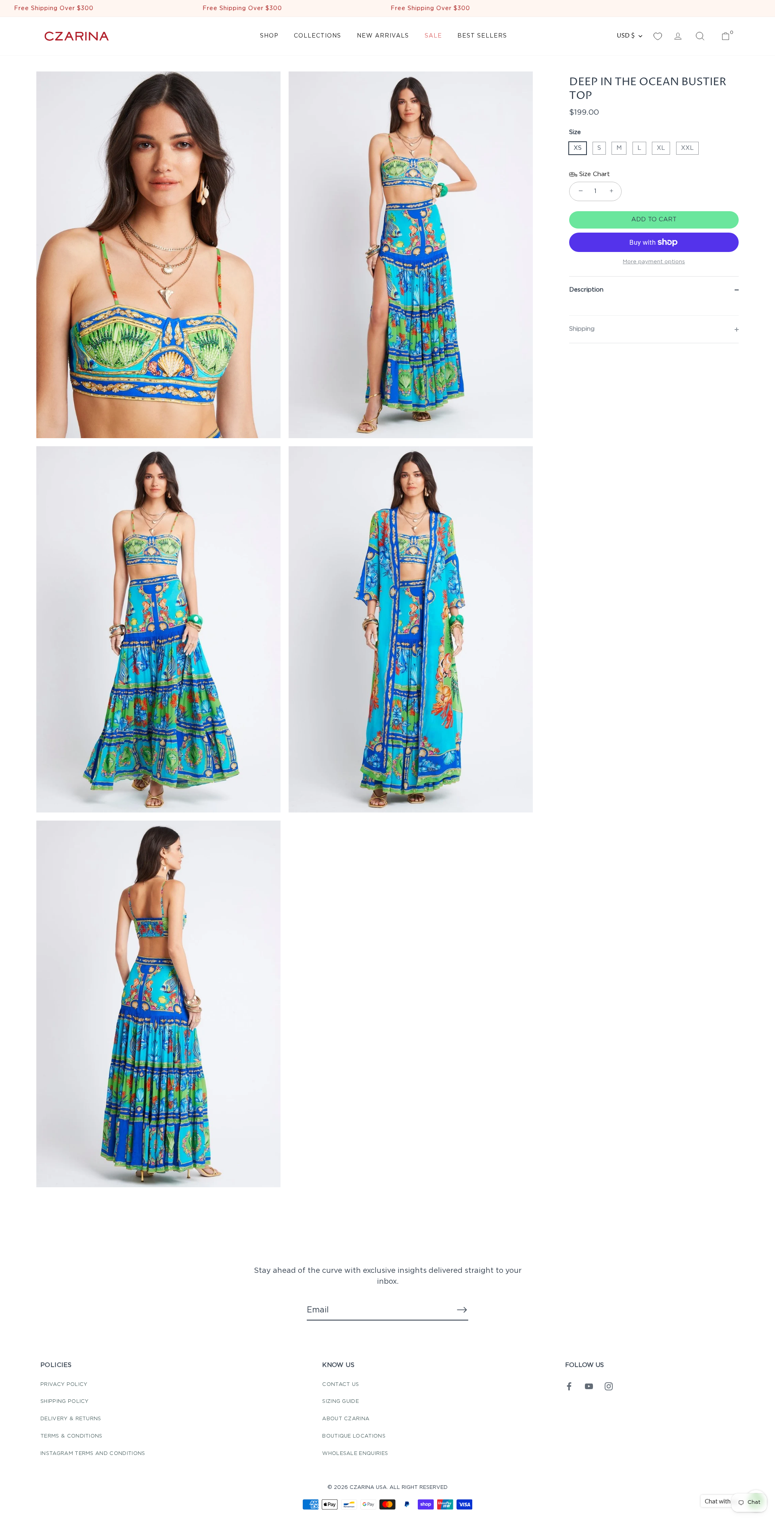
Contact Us (340, 1384)
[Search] (700, 36)
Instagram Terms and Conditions (92, 1453)
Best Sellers (482, 36)
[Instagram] (609, 1386)
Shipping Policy (64, 1401)
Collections (317, 36)
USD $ (626, 36)
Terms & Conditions (71, 1436)
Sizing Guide (340, 1401)
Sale (433, 36)
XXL (687, 148)
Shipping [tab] (582, 329)
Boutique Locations (353, 1436)
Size (575, 132)
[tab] (654, 309)
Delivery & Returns (70, 1419)
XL (661, 148)
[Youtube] (589, 1386)
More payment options (654, 261)
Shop (269, 36)
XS (578, 148)
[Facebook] (569, 1386)
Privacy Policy (63, 1384)
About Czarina (345, 1419)
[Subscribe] (462, 1309)
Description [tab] (586, 289)
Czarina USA (368, 1487)
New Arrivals (383, 36)
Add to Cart (654, 219)
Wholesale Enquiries (355, 1453)
